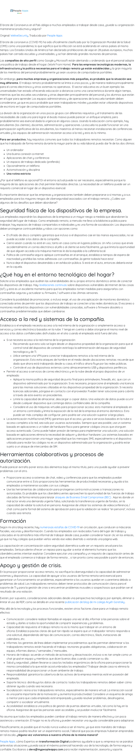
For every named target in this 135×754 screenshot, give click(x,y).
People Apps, (8, 741)
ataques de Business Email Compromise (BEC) (83, 497)
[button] (123, 11)
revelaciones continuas (53, 285)
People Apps (54, 35)
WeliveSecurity (19, 35)
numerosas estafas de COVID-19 (60, 527)
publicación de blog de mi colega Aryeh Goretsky (95, 602)
